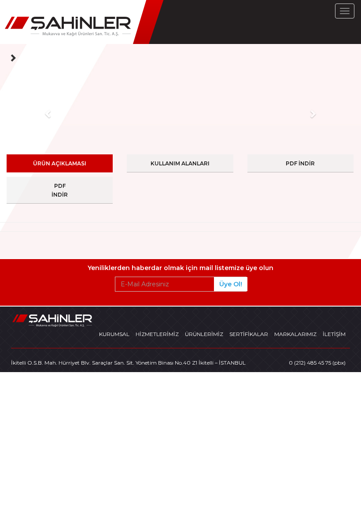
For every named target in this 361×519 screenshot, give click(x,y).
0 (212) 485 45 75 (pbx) (317, 362)
